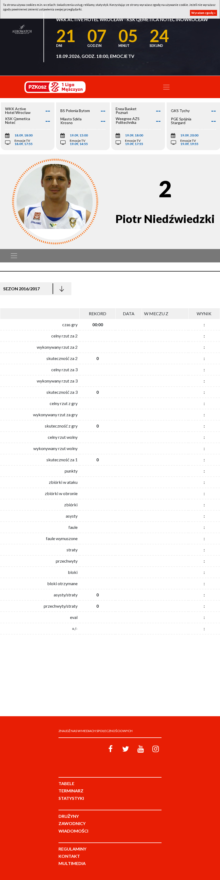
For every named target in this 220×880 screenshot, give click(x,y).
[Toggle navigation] (166, 87)
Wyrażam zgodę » (203, 12)
